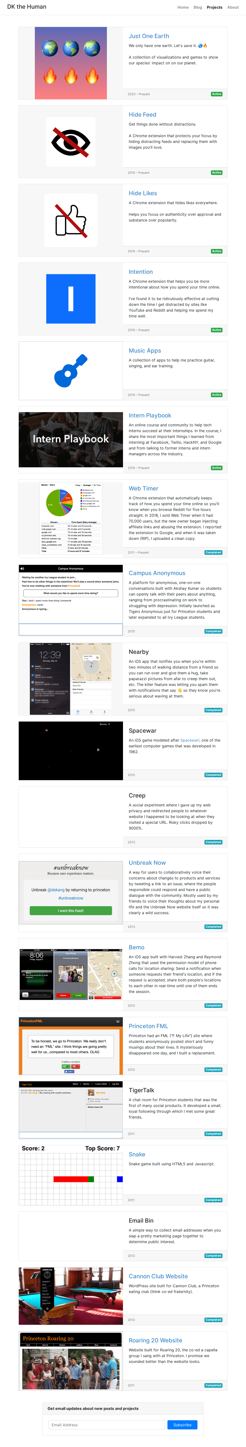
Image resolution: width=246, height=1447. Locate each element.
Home (183, 7)
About (233, 7)
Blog (198, 7)
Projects (214, 7)
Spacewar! (189, 740)
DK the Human (26, 7)
